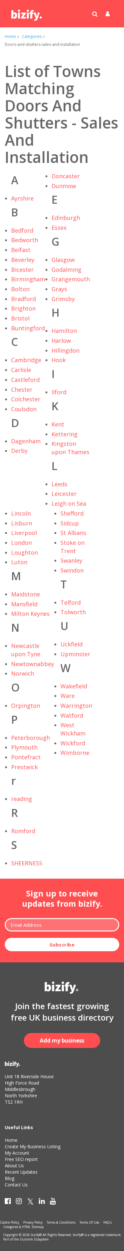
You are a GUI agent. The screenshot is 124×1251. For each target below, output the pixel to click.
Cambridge (26, 360)
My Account (17, 1153)
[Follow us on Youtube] (53, 1202)
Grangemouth (71, 279)
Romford (23, 831)
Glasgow (63, 260)
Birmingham (28, 279)
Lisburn (21, 523)
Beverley (22, 260)
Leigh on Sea (69, 503)
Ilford (59, 392)
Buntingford (28, 328)
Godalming (66, 269)
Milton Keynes (30, 613)
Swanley (71, 560)
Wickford (72, 743)
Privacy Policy (33, 1222)
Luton (19, 562)
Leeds (59, 484)
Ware (67, 695)
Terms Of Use (89, 1222)
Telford (70, 602)
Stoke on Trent (72, 547)
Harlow (61, 340)
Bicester (22, 269)
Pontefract (26, 757)
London (21, 542)
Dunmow (64, 186)
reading (21, 799)
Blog (9, 1178)
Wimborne (74, 752)
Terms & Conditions (61, 1222)
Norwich (22, 673)
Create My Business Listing (32, 1146)
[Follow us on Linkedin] (42, 1202)
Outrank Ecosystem (34, 1239)
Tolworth (73, 612)
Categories (32, 36)
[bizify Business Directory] (27, 13)
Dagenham (26, 441)
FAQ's (107, 1222)
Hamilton (64, 330)
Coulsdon (24, 409)
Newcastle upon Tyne (25, 650)
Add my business (62, 1040)
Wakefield (73, 686)
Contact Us (16, 1185)
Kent (58, 424)
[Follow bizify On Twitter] (30, 1202)
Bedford (22, 230)
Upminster (75, 654)
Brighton (23, 308)
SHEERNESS (26, 863)
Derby (19, 450)
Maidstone (25, 594)
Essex (59, 227)
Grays (59, 289)
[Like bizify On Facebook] (8, 1202)
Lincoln (21, 513)
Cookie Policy (9, 1222)
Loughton (24, 552)
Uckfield (71, 644)
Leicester (64, 493)
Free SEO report (21, 1159)
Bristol (20, 318)
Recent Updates (21, 1172)
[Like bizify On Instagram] (19, 1202)
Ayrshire (22, 198)
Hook (59, 360)
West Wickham (73, 729)
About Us (14, 1166)
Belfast (21, 250)
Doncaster (66, 176)
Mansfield (24, 604)
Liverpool (24, 533)
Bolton (20, 289)
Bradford (23, 299)
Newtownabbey (32, 664)
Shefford (72, 513)
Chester (21, 389)
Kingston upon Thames (70, 448)
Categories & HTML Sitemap (23, 1227)
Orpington (25, 705)
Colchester (25, 399)
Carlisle (21, 370)
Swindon (72, 570)
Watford (71, 715)
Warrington (76, 705)
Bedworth (24, 240)
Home (10, 36)
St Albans (73, 533)
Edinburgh (66, 217)
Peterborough (30, 737)
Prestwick (24, 767)
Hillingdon (65, 350)
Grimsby (63, 299)
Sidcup (69, 523)
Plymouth (24, 747)
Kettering (65, 434)
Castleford (25, 379)
